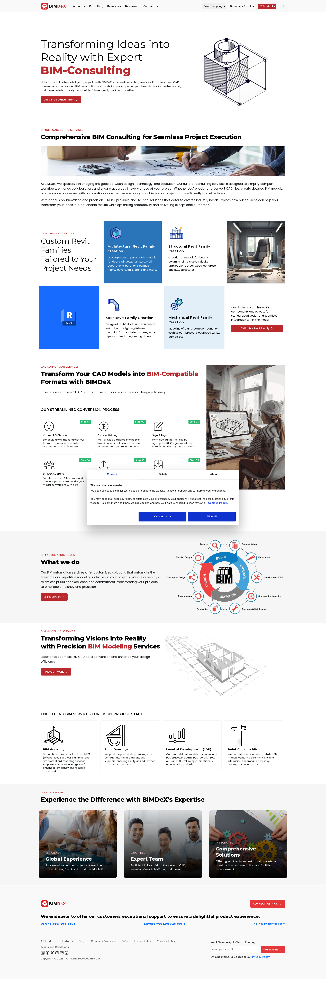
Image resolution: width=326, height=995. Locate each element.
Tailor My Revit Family (255, 328)
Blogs (82, 941)
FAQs (124, 941)
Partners (67, 941)
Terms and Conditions (55, 947)
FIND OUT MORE (54, 671)
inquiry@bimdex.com (271, 923)
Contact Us (150, 6)
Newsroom (132, 6)
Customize (160, 516)
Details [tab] (163, 474)
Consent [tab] (112, 474)
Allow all (211, 516)
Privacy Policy (142, 941)
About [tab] (214, 474)
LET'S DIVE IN (52, 596)
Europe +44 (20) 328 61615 (164, 923)
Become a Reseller (242, 6)
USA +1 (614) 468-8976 (58, 923)
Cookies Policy (166, 941)
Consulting (96, 6)
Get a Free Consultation (58, 99)
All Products (48, 941)
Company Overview (103, 941)
